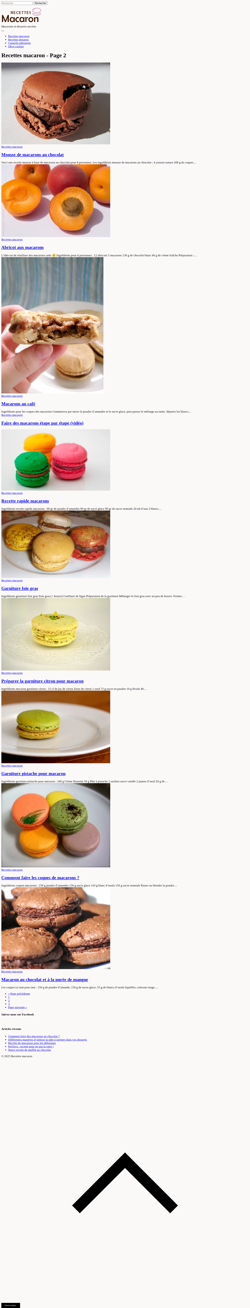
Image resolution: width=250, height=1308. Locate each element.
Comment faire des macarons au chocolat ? (34, 1036)
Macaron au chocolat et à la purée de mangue (44, 979)
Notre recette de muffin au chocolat (29, 1050)
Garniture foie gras (19, 588)
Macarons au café (18, 403)
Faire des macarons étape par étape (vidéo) (42, 423)
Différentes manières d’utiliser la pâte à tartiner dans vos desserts (47, 1039)
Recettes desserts (18, 39)
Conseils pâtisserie (19, 43)
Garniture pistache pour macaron (33, 773)
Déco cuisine (16, 46)
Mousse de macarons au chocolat (32, 154)
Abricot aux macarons (22, 247)
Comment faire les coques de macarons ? (40, 877)
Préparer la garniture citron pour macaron (42, 681)
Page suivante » (17, 1007)
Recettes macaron (18, 36)
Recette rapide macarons (25, 500)
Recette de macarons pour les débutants (32, 1043)
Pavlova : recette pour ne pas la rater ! (31, 1046)
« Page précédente (19, 993)
